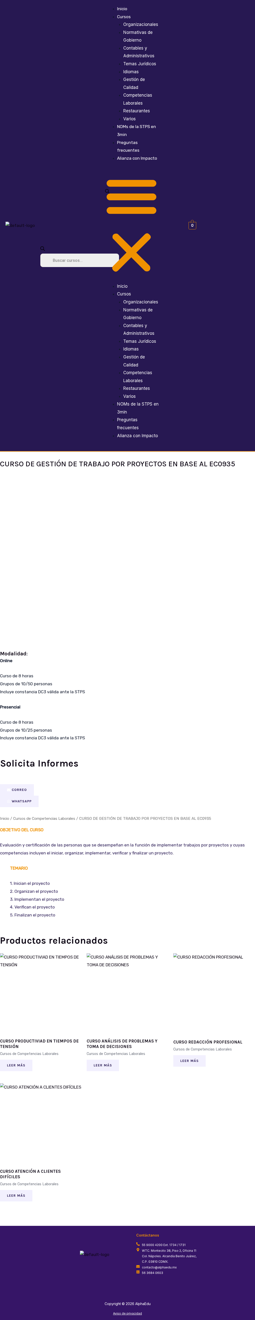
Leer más (16, 1065)
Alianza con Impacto (137, 158)
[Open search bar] (42, 249)
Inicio (122, 8)
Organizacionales (140, 24)
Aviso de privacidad (127, 1313)
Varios (129, 118)
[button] (131, 225)
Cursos (124, 16)
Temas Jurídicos (139, 63)
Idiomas (131, 71)
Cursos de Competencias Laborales (44, 818)
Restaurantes (136, 110)
